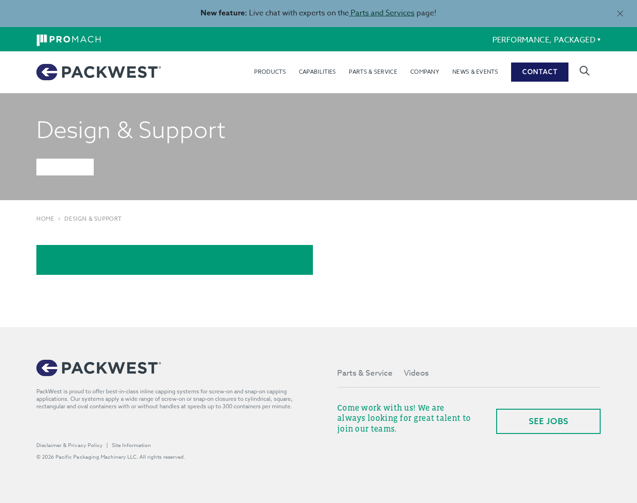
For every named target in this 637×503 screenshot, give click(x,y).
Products (269, 72)
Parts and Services (382, 13)
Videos (416, 373)
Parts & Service (373, 72)
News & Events (475, 72)
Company (424, 72)
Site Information (131, 445)
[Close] (620, 13)
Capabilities (317, 72)
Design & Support (93, 219)
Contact (540, 72)
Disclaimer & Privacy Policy (69, 445)
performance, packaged (543, 40)
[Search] (584, 71)
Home (45, 219)
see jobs (548, 421)
